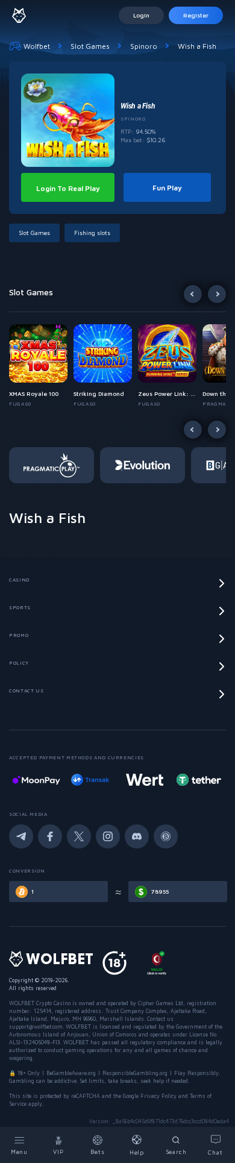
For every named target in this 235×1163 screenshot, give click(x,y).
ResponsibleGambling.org (135, 1073)
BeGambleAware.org (71, 1073)
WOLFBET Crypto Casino (39, 1003)
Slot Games (90, 46)
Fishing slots (92, 232)
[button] (41, 365)
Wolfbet (37, 46)
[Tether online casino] (186, 780)
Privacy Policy (158, 1095)
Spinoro (143, 46)
